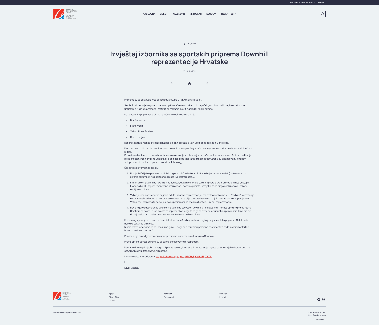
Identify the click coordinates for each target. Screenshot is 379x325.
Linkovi (304, 2)
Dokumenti (295, 2)
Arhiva (321, 2)
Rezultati (196, 13)
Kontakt (313, 2)
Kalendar (179, 13)
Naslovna (149, 13)
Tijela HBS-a (228, 13)
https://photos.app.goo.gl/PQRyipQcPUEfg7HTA (184, 256)
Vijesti (164, 13)
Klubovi (211, 13)
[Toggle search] (322, 14)
